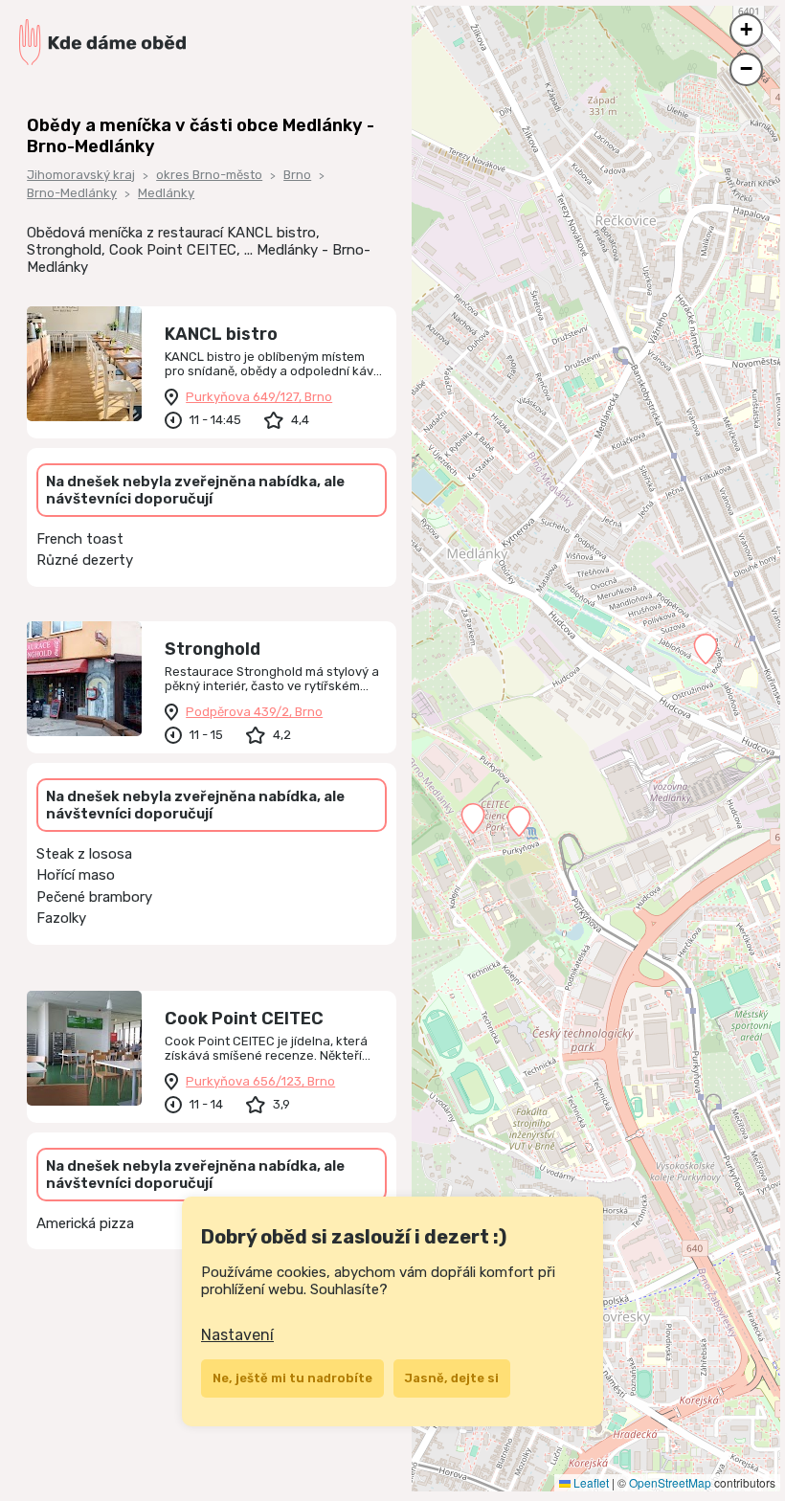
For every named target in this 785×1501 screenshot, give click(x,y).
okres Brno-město (209, 175)
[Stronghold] (84, 678)
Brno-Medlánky (72, 193)
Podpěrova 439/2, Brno (254, 712)
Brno (297, 175)
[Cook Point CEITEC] (84, 1048)
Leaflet (590, 1482)
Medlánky (166, 193)
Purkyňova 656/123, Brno (260, 1081)
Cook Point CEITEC (244, 1018)
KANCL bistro (221, 334)
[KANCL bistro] (84, 363)
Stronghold (212, 649)
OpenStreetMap (670, 1482)
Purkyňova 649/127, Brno (259, 397)
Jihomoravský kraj (81, 175)
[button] (472, 818)
